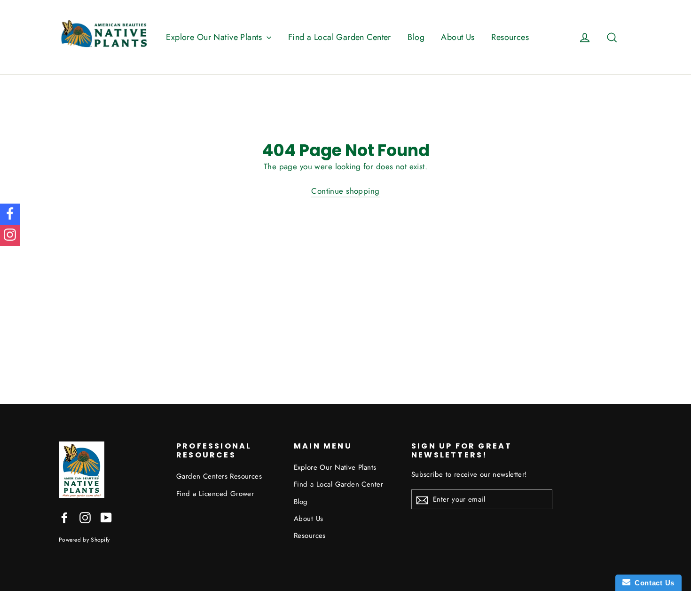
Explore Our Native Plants (215, 37)
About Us (457, 37)
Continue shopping (345, 191)
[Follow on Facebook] (10, 214)
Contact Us (652, 583)
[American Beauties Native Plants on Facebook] (64, 517)
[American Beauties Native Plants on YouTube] (106, 517)
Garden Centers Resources (219, 476)
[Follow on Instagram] (10, 235)
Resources (510, 37)
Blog (416, 37)
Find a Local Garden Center (339, 37)
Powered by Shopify (84, 540)
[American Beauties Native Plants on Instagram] (85, 517)
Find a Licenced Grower (215, 494)
